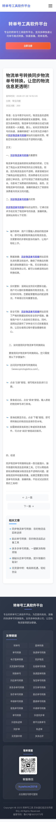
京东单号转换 (39, 687)
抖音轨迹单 (16, 722)
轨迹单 (39, 729)
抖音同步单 (39, 715)
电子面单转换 (16, 659)
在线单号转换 (39, 666)
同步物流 (39, 659)
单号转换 (17, 652)
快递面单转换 (39, 673)
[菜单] (50, 5)
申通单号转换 (16, 701)
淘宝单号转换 (39, 680)
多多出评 (39, 736)
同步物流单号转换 (17, 135)
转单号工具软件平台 (16, 6)
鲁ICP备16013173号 (33, 814)
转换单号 (17, 673)
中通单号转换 (39, 708)
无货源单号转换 (16, 666)
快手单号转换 (16, 694)
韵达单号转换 (39, 694)
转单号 (17, 645)
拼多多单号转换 (16, 687)
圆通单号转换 (39, 701)
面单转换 (39, 645)
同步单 (17, 729)
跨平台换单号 (39, 722)
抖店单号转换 (16, 680)
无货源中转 (16, 736)
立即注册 (28, 46)
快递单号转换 (39, 652)
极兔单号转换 (16, 708)
